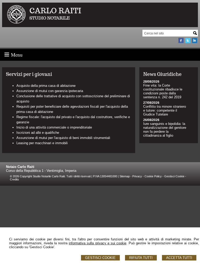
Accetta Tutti (179, 258)
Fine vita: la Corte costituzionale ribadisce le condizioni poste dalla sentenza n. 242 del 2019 (162, 91)
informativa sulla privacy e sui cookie (97, 243)
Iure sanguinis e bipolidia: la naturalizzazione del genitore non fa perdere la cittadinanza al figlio (164, 129)
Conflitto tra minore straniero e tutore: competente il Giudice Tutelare (164, 110)
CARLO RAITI (55, 10)
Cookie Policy (153, 176)
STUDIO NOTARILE (49, 18)
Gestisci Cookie (100, 258)
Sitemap (125, 176)
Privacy (137, 176)
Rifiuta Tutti (141, 258)
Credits (14, 179)
